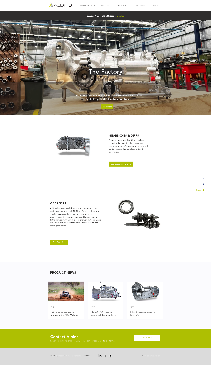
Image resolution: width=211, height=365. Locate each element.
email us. (121, 16)
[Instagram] (110, 356)
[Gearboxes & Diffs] (74, 145)
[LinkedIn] (100, 356)
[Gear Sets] (139, 214)
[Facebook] (105, 356)
